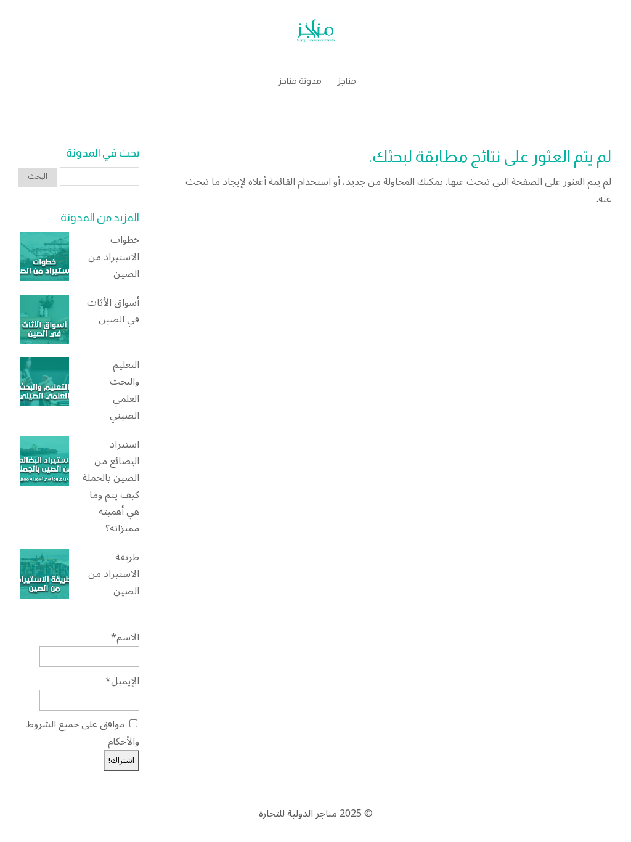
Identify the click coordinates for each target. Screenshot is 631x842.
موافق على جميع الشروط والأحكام (82, 732)
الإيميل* (122, 681)
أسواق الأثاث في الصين (113, 311)
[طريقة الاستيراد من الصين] (44, 576)
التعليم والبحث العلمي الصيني (124, 390)
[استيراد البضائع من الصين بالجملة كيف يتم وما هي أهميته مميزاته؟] (44, 463)
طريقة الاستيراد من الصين (113, 574)
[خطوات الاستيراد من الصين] (44, 259)
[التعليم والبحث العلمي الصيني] (44, 384)
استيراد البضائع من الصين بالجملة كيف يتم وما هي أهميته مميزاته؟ (111, 486)
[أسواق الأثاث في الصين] (44, 322)
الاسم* (125, 637)
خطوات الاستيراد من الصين (113, 257)
